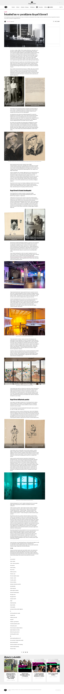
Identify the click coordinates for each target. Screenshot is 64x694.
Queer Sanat (22, 689)
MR (37, 7)
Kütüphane (32, 7)
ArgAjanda (50, 7)
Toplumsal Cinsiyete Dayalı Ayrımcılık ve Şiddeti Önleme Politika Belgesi (32, 689)
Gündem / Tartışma (25, 7)
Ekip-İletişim (13, 689)
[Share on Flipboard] (57, 21)
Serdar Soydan (8, 21)
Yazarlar (19, 689)
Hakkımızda (9, 689)
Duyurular (41, 7)
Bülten (45, 7)
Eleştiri (13, 7)
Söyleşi (17, 7)
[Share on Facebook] (53, 21)
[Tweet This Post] (55, 21)
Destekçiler (16, 689)
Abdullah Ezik (8, 680)
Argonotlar (22, 677)
